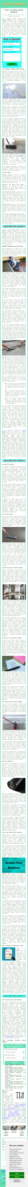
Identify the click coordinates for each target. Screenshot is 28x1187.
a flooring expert (13, 1113)
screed (14, 108)
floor (20, 690)
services (4, 454)
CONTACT (19, 7)
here (3, 1139)
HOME (10, 7)
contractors (15, 905)
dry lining (23, 1109)
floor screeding (16, 26)
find (6, 1002)
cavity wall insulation (14, 1114)
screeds (20, 604)
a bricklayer (5, 1109)
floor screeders (11, 447)
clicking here (9, 1036)
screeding (19, 1026)
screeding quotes (19, 1036)
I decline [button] (17, 1176)
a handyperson (22, 1104)
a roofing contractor (18, 1105)
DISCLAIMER (24, 7)
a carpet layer (6, 1117)
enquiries (17, 1120)
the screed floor (13, 673)
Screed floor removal (9, 834)
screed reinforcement (13, 983)
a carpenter (17, 1110)
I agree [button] (17, 1173)
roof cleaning (11, 1115)
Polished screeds (6, 624)
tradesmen (4, 1120)
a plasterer (16, 1106)
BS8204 (21, 155)
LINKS (13, 7)
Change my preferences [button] (17, 1180)
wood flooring (11, 1108)
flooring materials (16, 897)
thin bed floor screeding (9, 973)
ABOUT (16, 7)
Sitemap (3, 1170)
